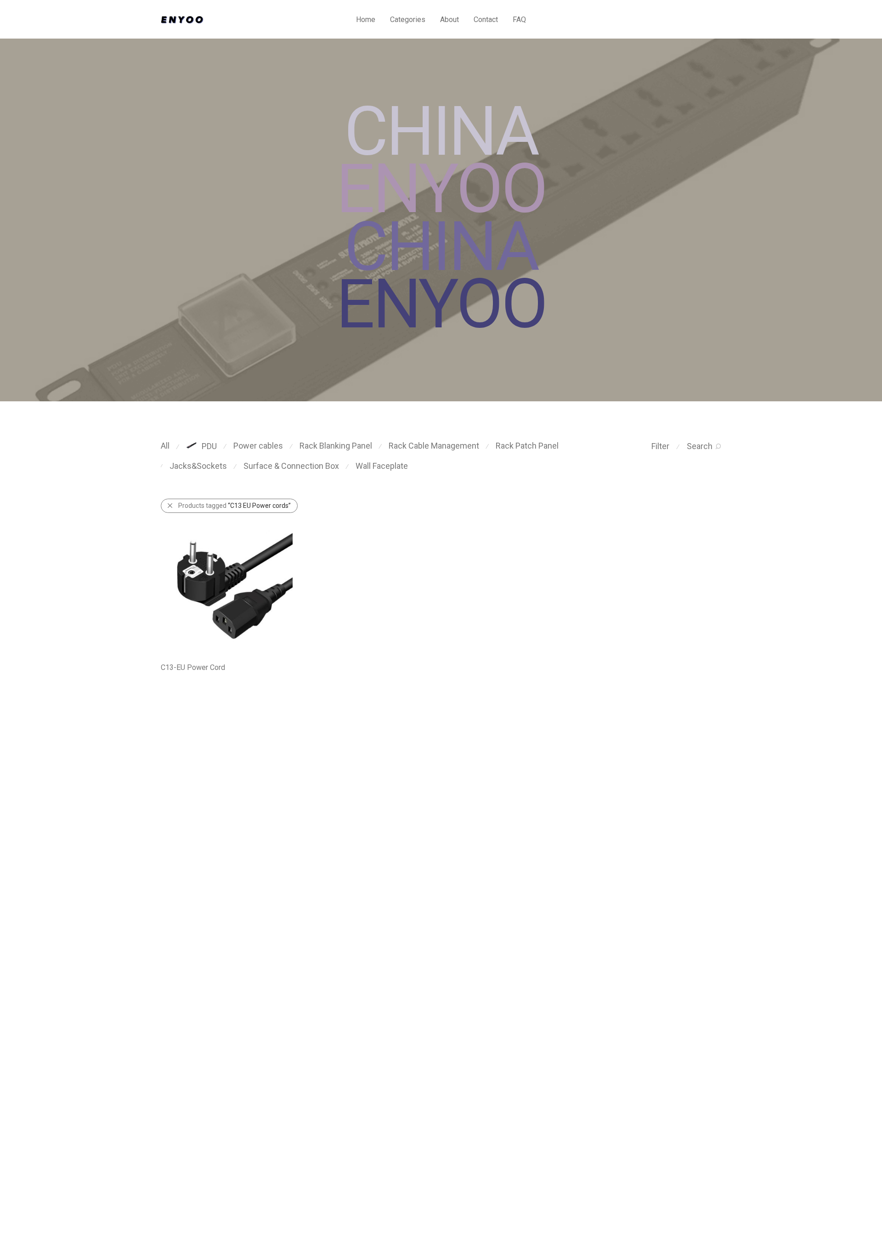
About (449, 19)
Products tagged (234, 505)
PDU (209, 446)
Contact (486, 19)
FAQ (519, 19)
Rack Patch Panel (527, 445)
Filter (660, 446)
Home (365, 19)
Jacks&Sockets (198, 466)
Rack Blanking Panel (336, 445)
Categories (407, 19)
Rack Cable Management (434, 445)
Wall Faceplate (382, 466)
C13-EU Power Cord (193, 667)
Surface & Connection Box (291, 466)
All (165, 445)
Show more (173, 679)
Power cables (258, 445)
